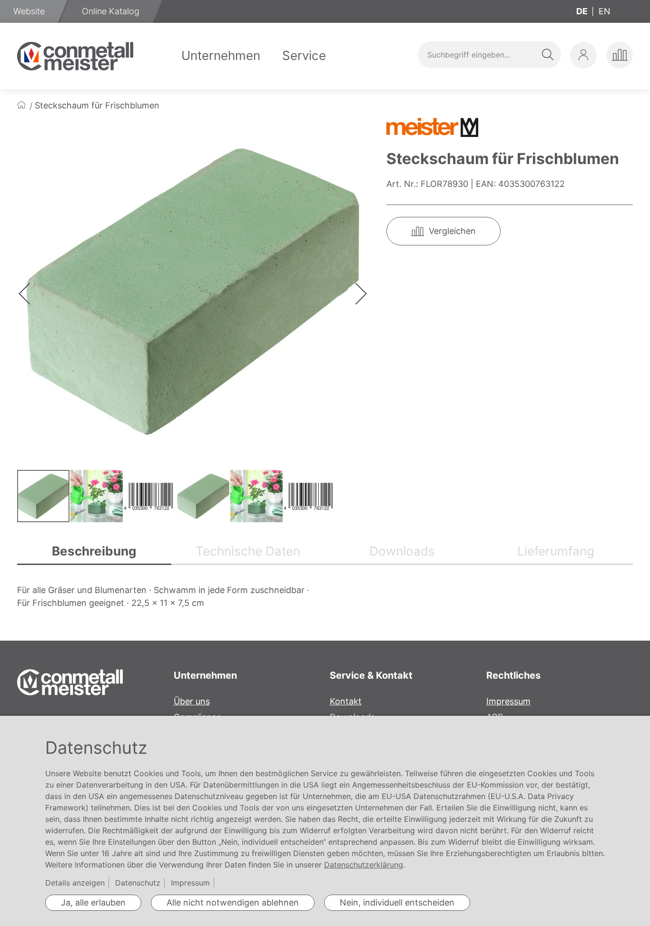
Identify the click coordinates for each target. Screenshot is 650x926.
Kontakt (346, 701)
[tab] (94, 552)
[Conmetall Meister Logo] (75, 56)
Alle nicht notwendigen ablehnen (233, 902)
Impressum (508, 701)
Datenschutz (137, 882)
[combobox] (489, 54)
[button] (583, 55)
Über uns (192, 701)
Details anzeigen (75, 882)
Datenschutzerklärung (363, 864)
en (605, 11)
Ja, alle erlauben (93, 902)
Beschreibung (94, 551)
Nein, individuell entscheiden (397, 902)
